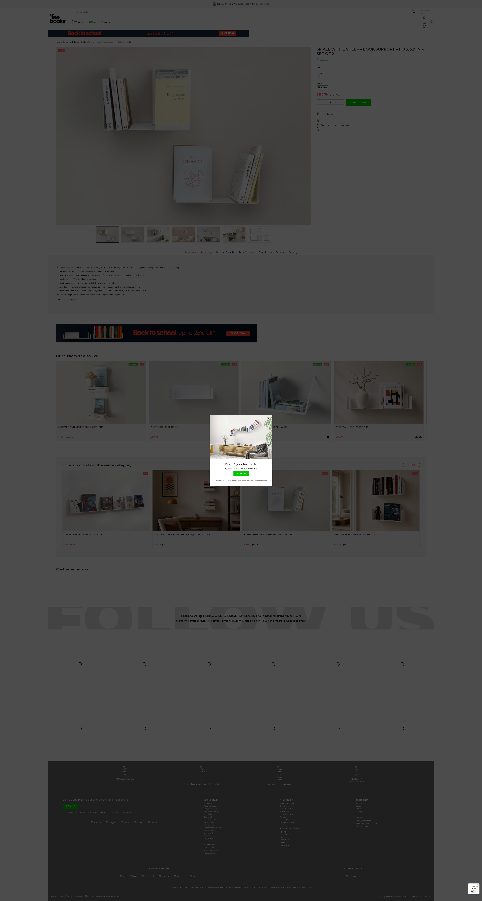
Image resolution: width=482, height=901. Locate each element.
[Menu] (477, 884)
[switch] (473, 891)
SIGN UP (241, 473)
